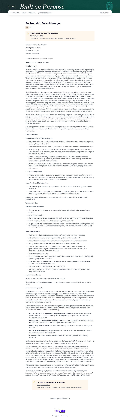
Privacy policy (55, 416)
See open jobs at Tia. (36, 36)
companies (28, 13)
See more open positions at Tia (60, 398)
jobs (15, 13)
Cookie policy (64, 416)
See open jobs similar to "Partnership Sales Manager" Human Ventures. (53, 38)
